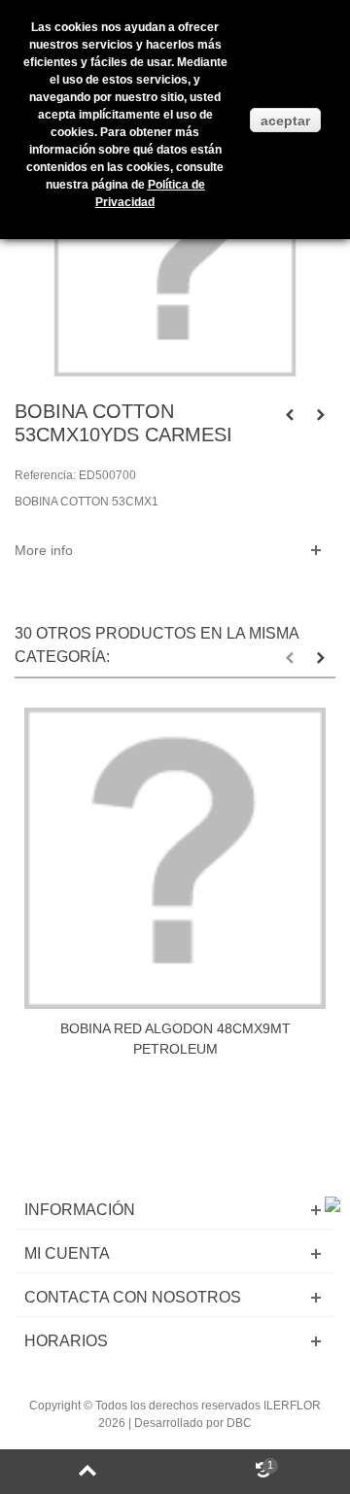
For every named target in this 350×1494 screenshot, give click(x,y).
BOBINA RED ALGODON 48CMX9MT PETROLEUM (175, 1039)
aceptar (285, 120)
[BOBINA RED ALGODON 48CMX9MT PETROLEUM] (175, 858)
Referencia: (45, 475)
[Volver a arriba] (87, 1471)
